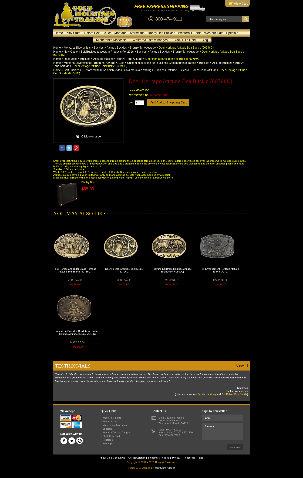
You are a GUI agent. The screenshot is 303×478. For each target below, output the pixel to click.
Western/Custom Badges (150, 40)
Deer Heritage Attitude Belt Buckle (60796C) (124, 270)
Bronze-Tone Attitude (143, 47)
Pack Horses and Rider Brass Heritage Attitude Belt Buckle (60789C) (74, 270)
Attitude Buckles (117, 47)
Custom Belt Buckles (97, 33)
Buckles (99, 47)
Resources (70, 58)
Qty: (131, 102)
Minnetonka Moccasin (111, 40)
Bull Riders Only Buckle (234, 394)
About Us (105, 457)
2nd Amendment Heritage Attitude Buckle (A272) (220, 270)
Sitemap (107, 443)
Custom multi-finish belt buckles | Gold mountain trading (161, 62)
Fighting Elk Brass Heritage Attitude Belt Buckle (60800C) (172, 270)
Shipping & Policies (158, 457)
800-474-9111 (168, 19)
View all (242, 366)
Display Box (87, 182)
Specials (232, 33)
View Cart (240, 3)
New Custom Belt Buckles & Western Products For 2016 (99, 51)
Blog (205, 40)
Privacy (176, 457)
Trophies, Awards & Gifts (109, 62)
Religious (108, 439)
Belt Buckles (71, 70)
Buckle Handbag (207, 394)
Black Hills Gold (185, 40)
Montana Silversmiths (129, 33)
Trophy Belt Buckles (161, 33)
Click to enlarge (91, 136)
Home (59, 33)
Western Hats (213, 33)
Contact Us (119, 457)
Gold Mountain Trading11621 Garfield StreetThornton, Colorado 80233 (173, 420)
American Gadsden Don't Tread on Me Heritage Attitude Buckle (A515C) (77, 332)
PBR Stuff (73, 33)
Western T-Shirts (189, 33)
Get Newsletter (136, 457)
